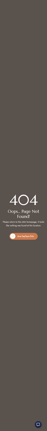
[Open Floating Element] (38, 424)
